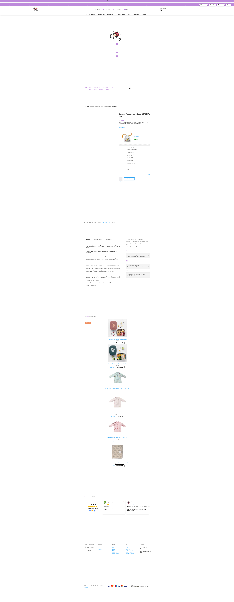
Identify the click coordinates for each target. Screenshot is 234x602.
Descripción (88, 239)
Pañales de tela (100, 14)
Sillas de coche (110, 14)
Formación (100, 549)
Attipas (99, 106)
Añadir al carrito (129, 179)
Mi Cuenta (113, 547)
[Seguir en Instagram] (143, 556)
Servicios (99, 550)
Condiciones (128, 547)
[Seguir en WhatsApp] (145, 556)
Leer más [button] (129, 512)
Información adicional (98, 239)
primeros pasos (91, 223)
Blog (99, 547)
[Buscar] (161, 10)
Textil (129, 14)
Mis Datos (113, 549)
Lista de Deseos (114, 552)
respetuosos (97, 223)
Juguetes (144, 14)
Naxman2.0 (86, 587)
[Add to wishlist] (86, 112)
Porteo (93, 14)
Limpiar (148, 174)
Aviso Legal (128, 549)
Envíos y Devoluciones (130, 553)
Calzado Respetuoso (93, 106)
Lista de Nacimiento (115, 553)
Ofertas (88, 14)
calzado (87, 223)
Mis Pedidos (114, 550)
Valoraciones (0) (109, 239)
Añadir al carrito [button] (119, 342)
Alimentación (136, 14)
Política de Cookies (129, 552)
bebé (85, 223)
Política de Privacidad (129, 550)
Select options (120, 392)
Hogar (123, 14)
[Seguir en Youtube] (148, 556)
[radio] (138, 148)
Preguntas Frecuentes (129, 555)
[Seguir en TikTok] (141, 556)
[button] (149, 507)
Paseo (118, 14)
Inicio (85, 106)
